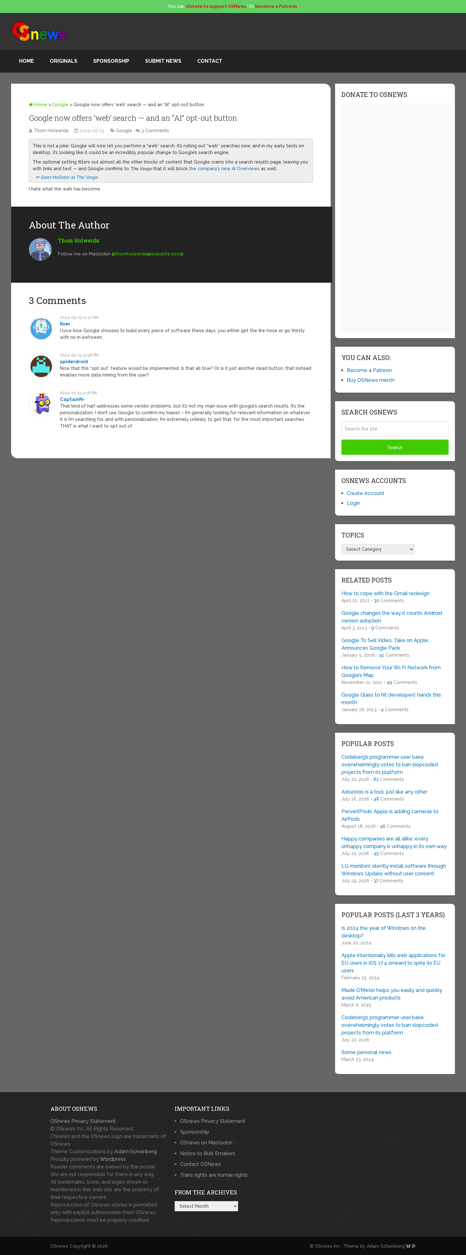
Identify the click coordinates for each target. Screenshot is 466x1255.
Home (26, 61)
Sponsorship (111, 61)
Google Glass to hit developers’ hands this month (391, 698)
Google (60, 104)
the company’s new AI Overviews (224, 168)
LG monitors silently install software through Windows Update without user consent (393, 870)
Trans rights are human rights (214, 1175)
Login (353, 503)
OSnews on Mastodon (206, 1143)
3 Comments (155, 130)
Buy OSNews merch (370, 380)
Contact (209, 61)
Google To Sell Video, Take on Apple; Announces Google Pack (385, 644)
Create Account (365, 493)
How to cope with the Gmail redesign (385, 593)
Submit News (163, 61)
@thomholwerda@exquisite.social (148, 253)
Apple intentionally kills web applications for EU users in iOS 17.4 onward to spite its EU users (393, 963)
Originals (63, 61)
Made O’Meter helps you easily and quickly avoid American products (391, 994)
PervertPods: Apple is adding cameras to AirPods (389, 815)
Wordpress (113, 1159)
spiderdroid (74, 361)
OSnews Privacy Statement (83, 1121)
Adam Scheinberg (135, 1152)
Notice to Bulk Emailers (207, 1153)
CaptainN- (72, 399)
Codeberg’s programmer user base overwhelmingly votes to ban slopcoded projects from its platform (389, 764)
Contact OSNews (200, 1164)
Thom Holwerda (51, 130)
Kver (65, 324)
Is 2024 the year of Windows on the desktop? (383, 932)
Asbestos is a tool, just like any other (384, 792)
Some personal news (366, 1052)
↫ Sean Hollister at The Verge (67, 177)
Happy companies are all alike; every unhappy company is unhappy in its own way (394, 842)
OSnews (59, 1246)
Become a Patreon (369, 370)
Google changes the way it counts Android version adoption (391, 617)
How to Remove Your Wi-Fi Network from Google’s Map (391, 671)
